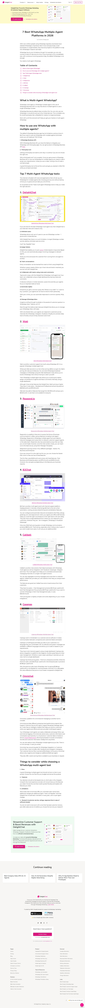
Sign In (70, 2)
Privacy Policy (13, 970)
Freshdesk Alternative (65, 970)
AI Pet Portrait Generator (16, 979)
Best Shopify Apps (64, 981)
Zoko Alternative (64, 953)
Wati (25, 321)
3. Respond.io (26, 80)
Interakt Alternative (64, 951)
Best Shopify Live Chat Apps (66, 989)
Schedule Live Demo (55, 2)
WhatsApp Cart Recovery (41, 958)
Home (11, 951)
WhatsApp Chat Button (40, 977)
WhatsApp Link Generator (41, 972)
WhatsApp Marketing (40, 956)
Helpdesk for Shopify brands (41, 951)
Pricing (46, 2)
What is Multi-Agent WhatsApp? (31, 68)
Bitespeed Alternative (65, 961)
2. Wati (24, 78)
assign (42, 250)
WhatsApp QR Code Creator (41, 974)
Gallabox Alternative (64, 965)
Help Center (39, 2)
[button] (23, 2)
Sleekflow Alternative (65, 973)
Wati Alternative (63, 956)
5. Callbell (25, 85)
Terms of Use (13, 968)
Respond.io (29, 398)
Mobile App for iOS (39, 965)
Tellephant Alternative (65, 968)
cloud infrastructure (30, 737)
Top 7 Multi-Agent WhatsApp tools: (32, 73)
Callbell (27, 534)
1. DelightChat (26, 75)
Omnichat (28, 676)
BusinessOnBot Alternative (66, 958)
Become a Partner (14, 973)
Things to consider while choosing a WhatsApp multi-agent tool (40, 92)
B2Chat (27, 469)
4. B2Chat (25, 83)
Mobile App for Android (40, 963)
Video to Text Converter (15, 989)
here (23, 147)
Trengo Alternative (64, 975)
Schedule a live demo (31, 19)
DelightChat (29, 192)
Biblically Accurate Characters (17, 986)
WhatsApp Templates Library (42, 979)
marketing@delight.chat (47, 941)
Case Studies (13, 961)
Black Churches (14, 981)
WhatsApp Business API (41, 961)
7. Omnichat (26, 90)
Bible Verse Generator (15, 984)
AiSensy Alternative (64, 963)
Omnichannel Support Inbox (41, 953)
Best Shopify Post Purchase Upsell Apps (69, 993)
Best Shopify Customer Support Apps (68, 986)
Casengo (27, 604)
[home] (7, 2)
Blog (11, 956)
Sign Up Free (78, 2)
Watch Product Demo (15, 963)
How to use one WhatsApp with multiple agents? (36, 71)
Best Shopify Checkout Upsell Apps (68, 991)
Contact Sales (42, 934)
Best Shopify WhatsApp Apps (67, 984)
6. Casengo (26, 87)
